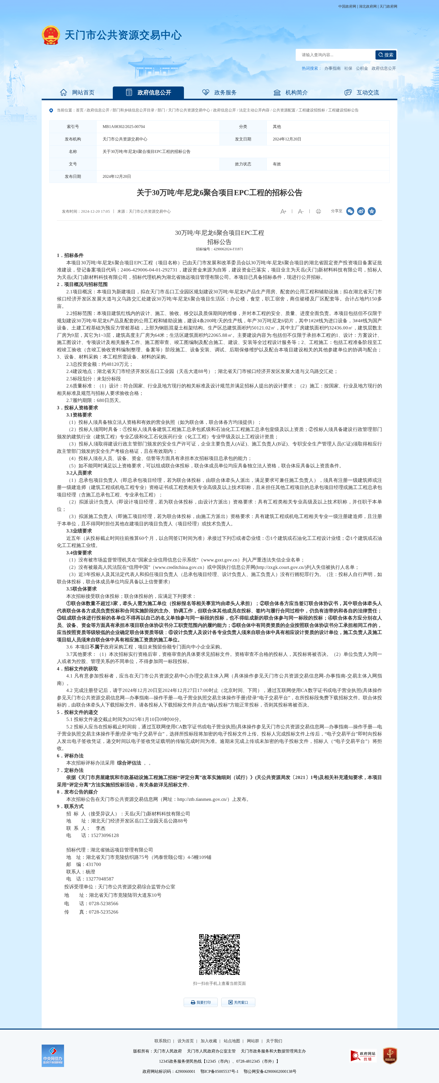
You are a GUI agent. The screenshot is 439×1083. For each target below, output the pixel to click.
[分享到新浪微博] (361, 211)
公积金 (362, 68)
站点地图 (232, 1041)
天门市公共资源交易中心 (189, 110)
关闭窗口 (241, 1002)
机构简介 (297, 92)
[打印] (318, 211)
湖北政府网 (368, 6)
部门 (161, 110)
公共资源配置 (284, 110)
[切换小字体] (301, 211)
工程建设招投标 (312, 110)
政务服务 (225, 92)
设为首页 (186, 1041)
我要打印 (204, 1002)
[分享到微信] (350, 211)
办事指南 (332, 68)
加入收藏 (209, 1041)
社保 (348, 68)
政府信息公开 (384, 68)
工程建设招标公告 (343, 110)
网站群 (253, 1041)
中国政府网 (347, 6)
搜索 (388, 54)
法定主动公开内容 (254, 110)
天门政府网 (388, 6)
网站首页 (83, 92)
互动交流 (368, 92)
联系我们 (162, 1041)
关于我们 (274, 1041)
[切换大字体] (283, 211)
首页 (80, 110)
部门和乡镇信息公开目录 (133, 110)
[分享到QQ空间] (372, 211)
